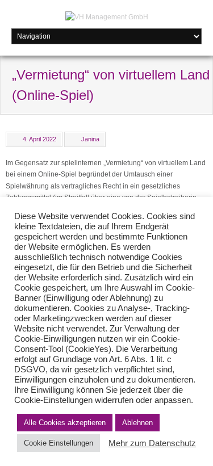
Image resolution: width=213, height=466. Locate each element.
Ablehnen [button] (137, 422)
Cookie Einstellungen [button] (58, 443)
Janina (90, 139)
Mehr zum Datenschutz (152, 443)
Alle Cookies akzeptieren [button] (65, 422)
